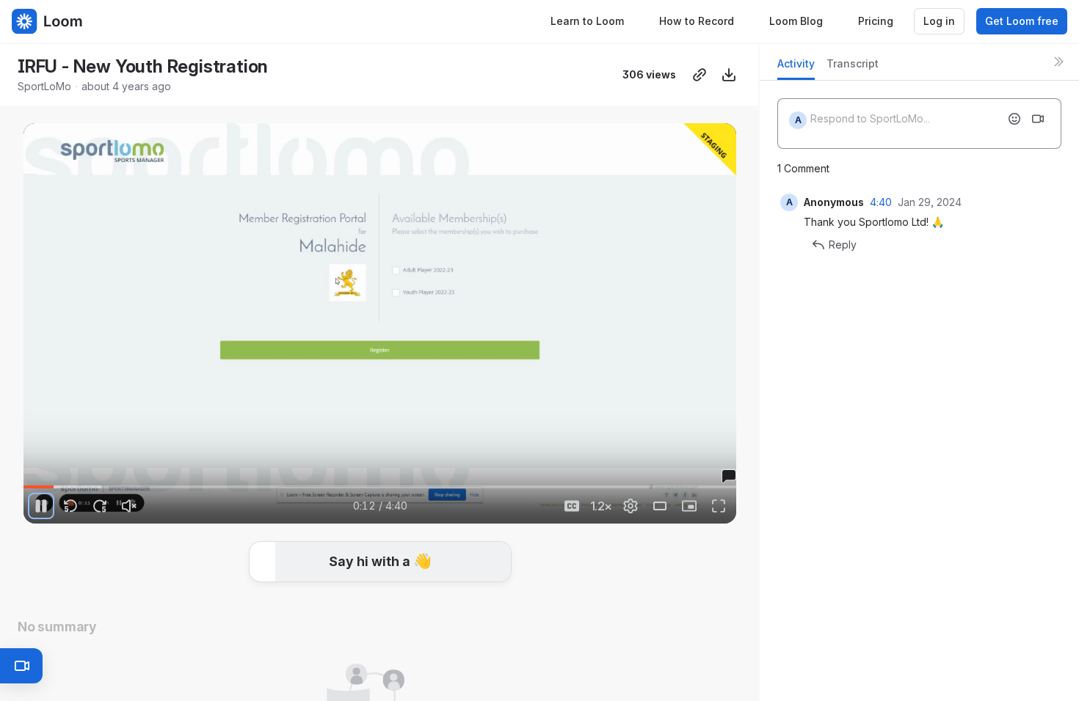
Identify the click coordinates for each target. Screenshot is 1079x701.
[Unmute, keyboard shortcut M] (129, 506)
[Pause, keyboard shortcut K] (41, 506)
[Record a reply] (1038, 119)
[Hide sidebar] (1058, 61)
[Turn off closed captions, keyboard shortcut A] (572, 506)
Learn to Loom (587, 21)
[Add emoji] (1014, 119)
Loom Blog (796, 21)
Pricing (875, 21)
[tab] (796, 68)
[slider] (379, 487)
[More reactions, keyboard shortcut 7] (489, 583)
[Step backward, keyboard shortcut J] (70, 506)
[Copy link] (699, 75)
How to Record (696, 21)
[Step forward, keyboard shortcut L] (100, 506)
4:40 (881, 202)
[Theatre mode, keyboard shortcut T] (660, 506)
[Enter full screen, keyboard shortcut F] (718, 506)
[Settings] (630, 506)
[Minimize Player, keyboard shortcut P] (689, 506)
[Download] (729, 75)
